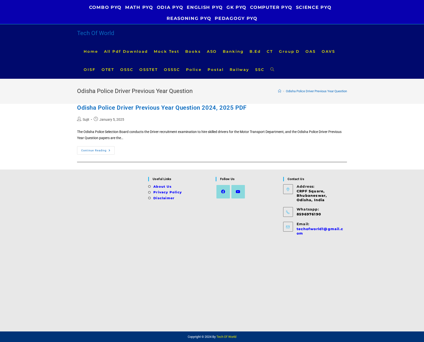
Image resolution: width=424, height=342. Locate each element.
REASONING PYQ (189, 18)
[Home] (279, 91)
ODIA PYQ (170, 7)
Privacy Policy (167, 192)
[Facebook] (223, 191)
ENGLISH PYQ (205, 7)
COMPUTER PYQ (271, 7)
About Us (162, 186)
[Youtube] (238, 191)
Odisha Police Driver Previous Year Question (316, 91)
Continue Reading (98, 151)
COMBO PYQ (105, 7)
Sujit (86, 119)
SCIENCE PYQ (313, 7)
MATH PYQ (139, 7)
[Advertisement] (111, 250)
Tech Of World (95, 33)
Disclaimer (163, 198)
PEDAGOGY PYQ (236, 18)
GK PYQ (236, 7)
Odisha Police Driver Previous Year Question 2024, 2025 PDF (162, 107)
